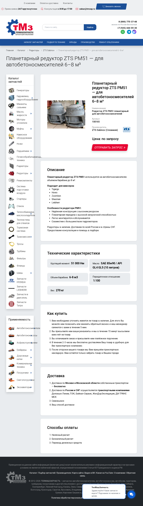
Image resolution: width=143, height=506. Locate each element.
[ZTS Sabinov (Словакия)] (126, 129)
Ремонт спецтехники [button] (109, 42)
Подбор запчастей (46, 473)
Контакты (67, 3)
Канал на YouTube (104, 473)
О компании (29, 3)
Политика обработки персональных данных (71, 498)
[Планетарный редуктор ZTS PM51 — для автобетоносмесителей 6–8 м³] (66, 114)
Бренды (73, 42)
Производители (64, 473)
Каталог (33, 473)
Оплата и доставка (49, 3)
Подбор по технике (56, 42)
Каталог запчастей (33, 42)
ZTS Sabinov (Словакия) (105, 130)
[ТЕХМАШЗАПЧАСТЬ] (20, 27)
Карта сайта (77, 473)
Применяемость (19, 319)
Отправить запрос (108, 147)
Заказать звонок (113, 6)
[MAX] (134, 32)
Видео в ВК (90, 473)
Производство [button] (88, 42)
